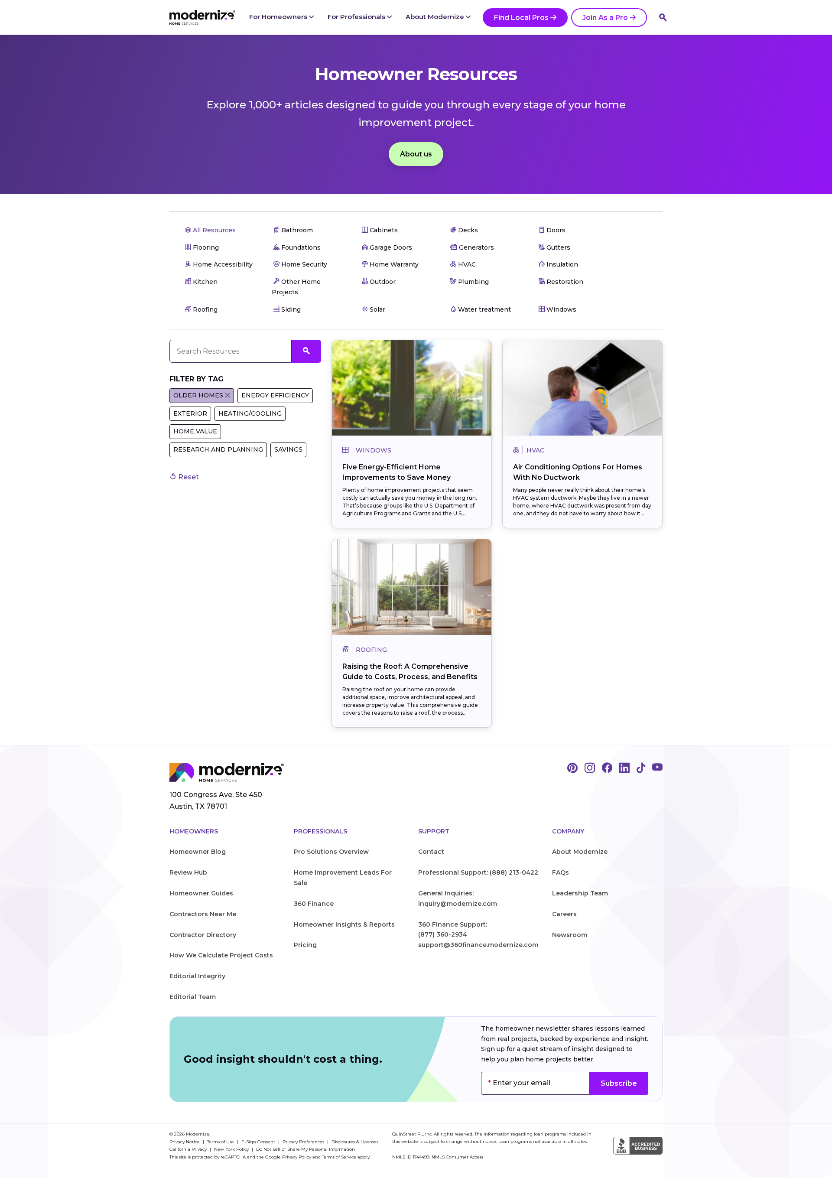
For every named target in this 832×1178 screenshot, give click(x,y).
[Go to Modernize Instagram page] (590, 768)
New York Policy (232, 1149)
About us (416, 154)
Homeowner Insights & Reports (344, 924)
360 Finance (314, 904)
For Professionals (357, 17)
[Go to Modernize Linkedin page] (624, 768)
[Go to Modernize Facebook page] (607, 768)
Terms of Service (339, 1157)
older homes (198, 395)
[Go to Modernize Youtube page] (657, 768)
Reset (187, 477)
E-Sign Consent (258, 1142)
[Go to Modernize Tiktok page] (641, 768)
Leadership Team (580, 893)
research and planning (218, 449)
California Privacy (188, 1149)
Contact (431, 852)
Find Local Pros (521, 17)
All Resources (213, 230)
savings (288, 449)
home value (195, 431)
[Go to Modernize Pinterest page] (572, 768)
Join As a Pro (605, 17)
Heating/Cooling (250, 413)
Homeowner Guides (201, 893)
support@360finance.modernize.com (478, 945)
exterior (190, 413)
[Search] (663, 17)
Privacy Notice (185, 1142)
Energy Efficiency (275, 395)
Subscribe (619, 1083)
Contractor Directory (202, 935)
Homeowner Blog (197, 852)
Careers (564, 914)
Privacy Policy (296, 1157)
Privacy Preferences (304, 1142)
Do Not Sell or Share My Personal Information (305, 1149)
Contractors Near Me (202, 914)
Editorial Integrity (197, 976)
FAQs (560, 872)
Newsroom (569, 935)
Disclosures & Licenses (355, 1142)
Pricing (305, 945)
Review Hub (188, 872)
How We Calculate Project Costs (221, 955)
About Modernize (436, 17)
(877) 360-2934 (442, 934)
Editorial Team (192, 997)
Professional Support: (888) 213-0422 (478, 872)
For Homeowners (279, 17)
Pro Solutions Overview (331, 852)
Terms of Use (221, 1142)
